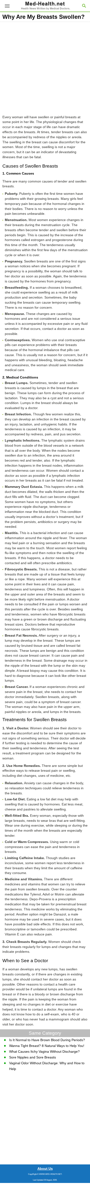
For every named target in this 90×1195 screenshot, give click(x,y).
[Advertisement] (45, 67)
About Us (45, 1168)
